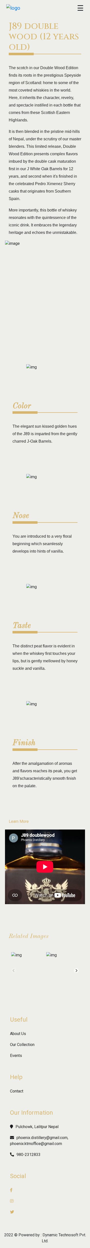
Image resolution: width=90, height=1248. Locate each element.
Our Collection (22, 1044)
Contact (16, 1091)
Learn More (19, 821)
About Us (18, 1033)
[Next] (76, 970)
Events (16, 1055)
